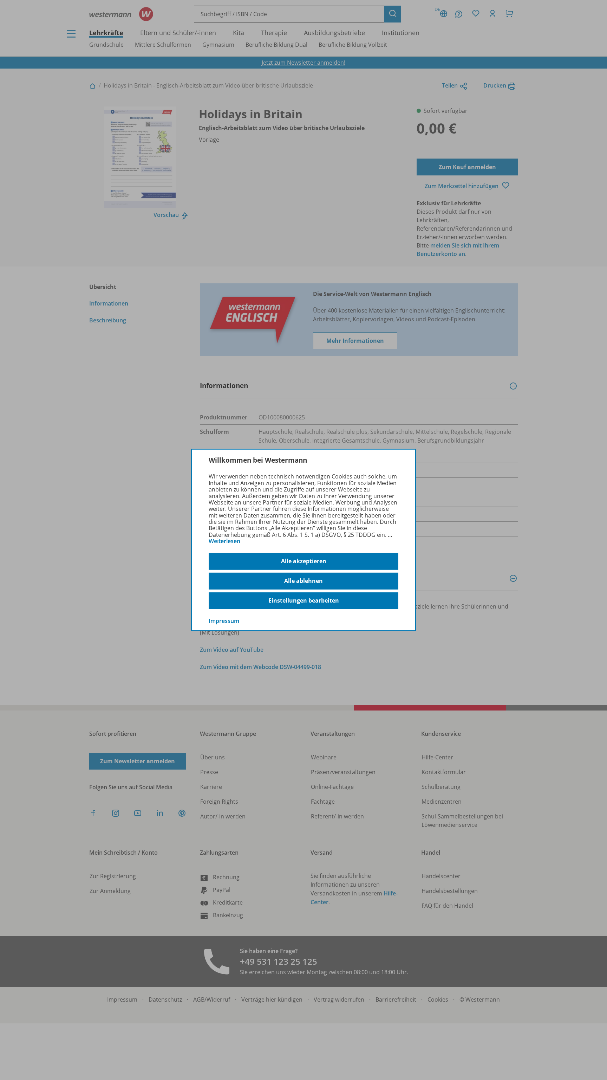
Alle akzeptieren (303, 561)
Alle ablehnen (303, 581)
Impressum (224, 620)
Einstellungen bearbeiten (303, 600)
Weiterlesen (224, 541)
